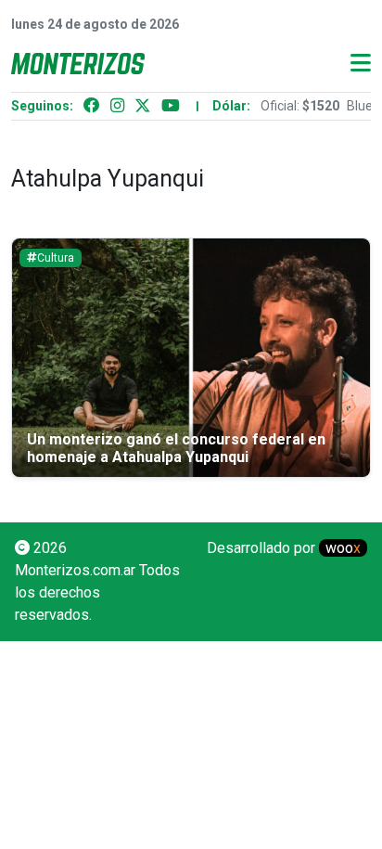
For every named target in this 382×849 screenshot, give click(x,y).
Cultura (55, 257)
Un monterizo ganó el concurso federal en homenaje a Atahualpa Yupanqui (176, 448)
